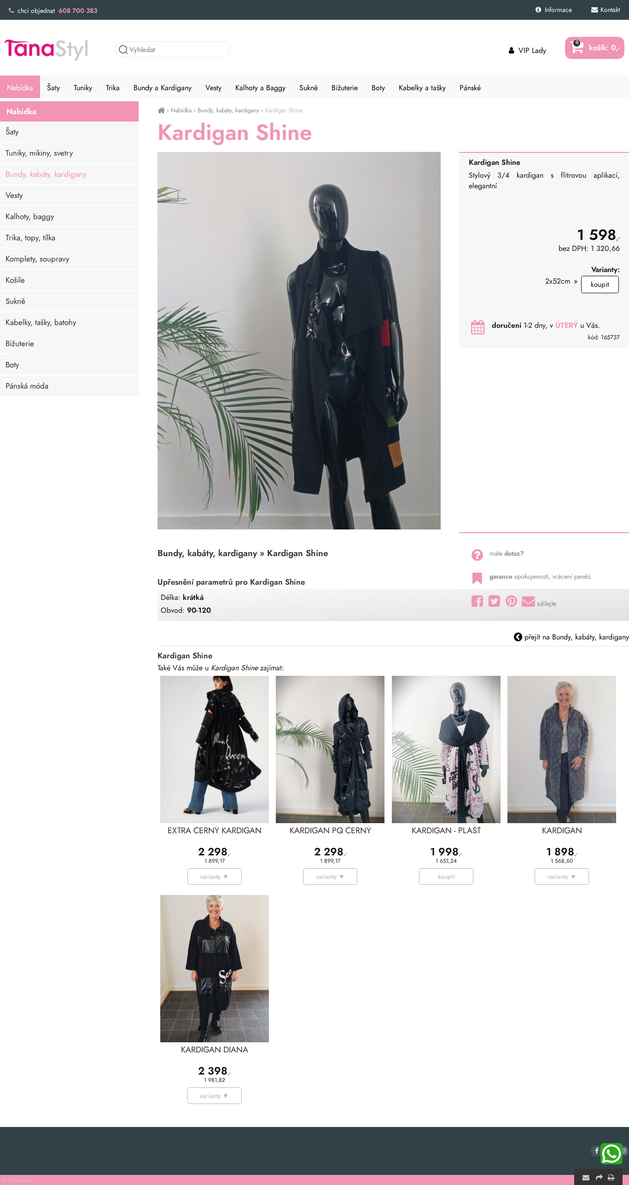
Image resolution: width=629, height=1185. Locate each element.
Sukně (15, 301)
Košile (15, 279)
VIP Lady (531, 50)
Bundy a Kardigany (163, 87)
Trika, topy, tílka (30, 237)
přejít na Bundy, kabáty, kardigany (575, 637)
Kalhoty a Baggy (260, 87)
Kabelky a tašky (422, 87)
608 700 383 (77, 10)
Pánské (470, 87)
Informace (557, 9)
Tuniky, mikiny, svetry (39, 152)
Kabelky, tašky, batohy (41, 322)
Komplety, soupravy (37, 258)
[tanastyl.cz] (161, 110)
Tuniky (83, 87)
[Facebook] (596, 1151)
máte (506, 553)
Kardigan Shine (284, 110)
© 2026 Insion (16, 1180)
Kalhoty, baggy (30, 216)
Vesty (14, 195)
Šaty (12, 131)
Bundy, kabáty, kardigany (228, 110)
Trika (113, 87)
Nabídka (181, 110)
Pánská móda (27, 385)
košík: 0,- (598, 47)
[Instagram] (623, 1151)
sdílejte (546, 603)
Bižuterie (20, 343)
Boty (12, 364)
